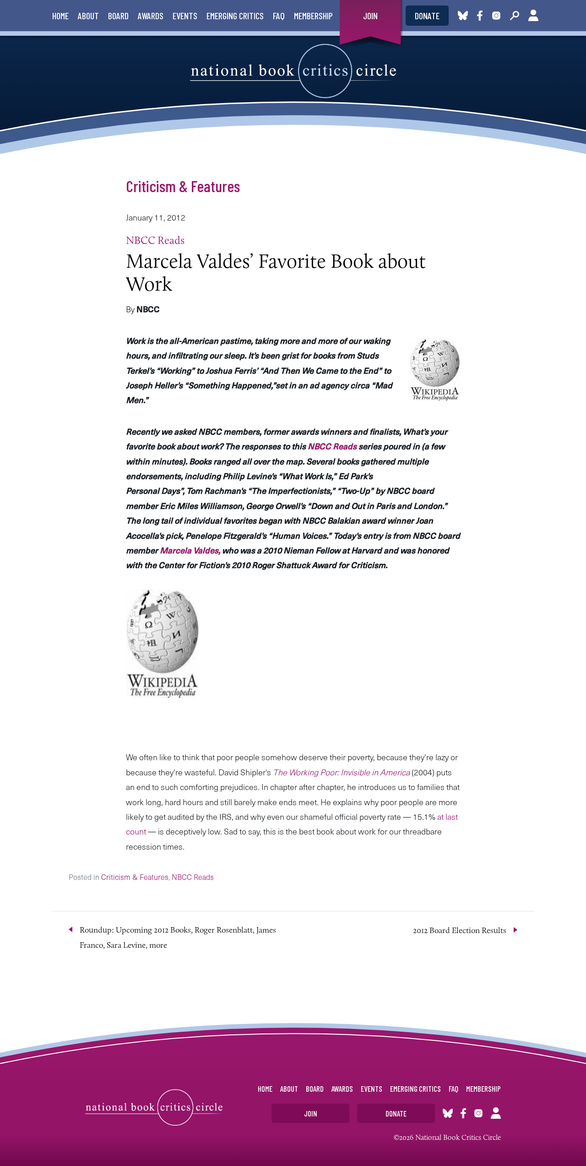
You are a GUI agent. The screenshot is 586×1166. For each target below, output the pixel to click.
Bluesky (463, 15)
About (88, 15)
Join (370, 15)
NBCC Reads (155, 240)
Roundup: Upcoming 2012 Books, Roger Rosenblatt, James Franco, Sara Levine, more (178, 937)
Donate (427, 15)
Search (514, 15)
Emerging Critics (235, 15)
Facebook (481, 15)
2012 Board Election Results (459, 930)
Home (60, 15)
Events (185, 15)
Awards (150, 15)
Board (118, 15)
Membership (313, 15)
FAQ (279, 15)
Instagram (496, 15)
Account (533, 15)
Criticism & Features (183, 185)
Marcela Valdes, (190, 550)
